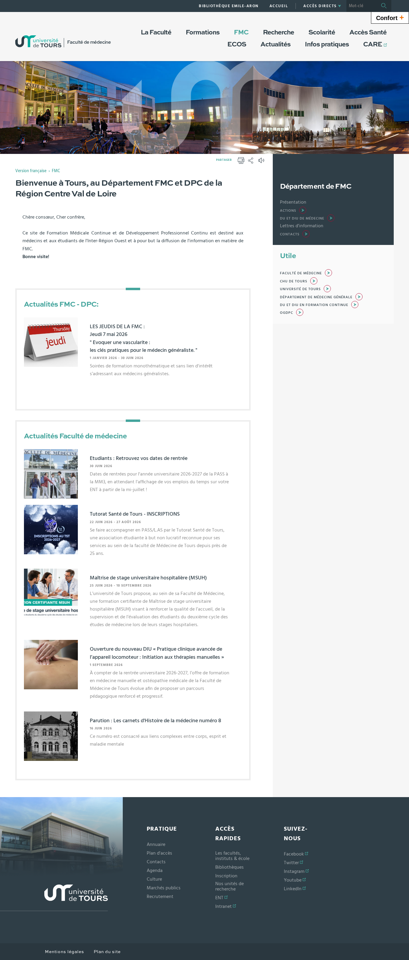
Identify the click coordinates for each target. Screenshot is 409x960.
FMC (56, 171)
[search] (361, 6)
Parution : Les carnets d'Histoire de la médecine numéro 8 (155, 720)
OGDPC (286, 312)
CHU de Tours (293, 281)
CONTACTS (289, 234)
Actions (288, 210)
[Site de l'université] (54, 898)
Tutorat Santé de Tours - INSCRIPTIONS (135, 514)
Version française (30, 171)
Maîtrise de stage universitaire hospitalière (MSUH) (148, 578)
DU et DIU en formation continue (314, 305)
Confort (390, 17)
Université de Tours (300, 289)
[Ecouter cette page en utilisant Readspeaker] (262, 162)
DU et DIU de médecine (302, 218)
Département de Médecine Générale (316, 297)
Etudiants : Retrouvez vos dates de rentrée (138, 458)
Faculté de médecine (301, 273)
